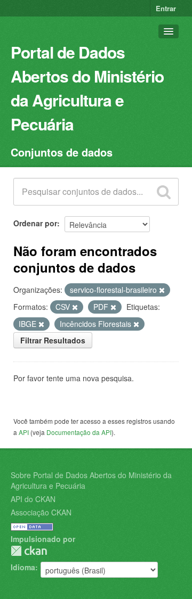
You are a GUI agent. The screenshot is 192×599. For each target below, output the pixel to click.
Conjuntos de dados (62, 152)
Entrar (166, 8)
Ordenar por (35, 223)
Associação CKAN (41, 512)
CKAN (29, 550)
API (24, 432)
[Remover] (162, 290)
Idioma (23, 567)
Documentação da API (78, 432)
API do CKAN (33, 499)
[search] (164, 192)
